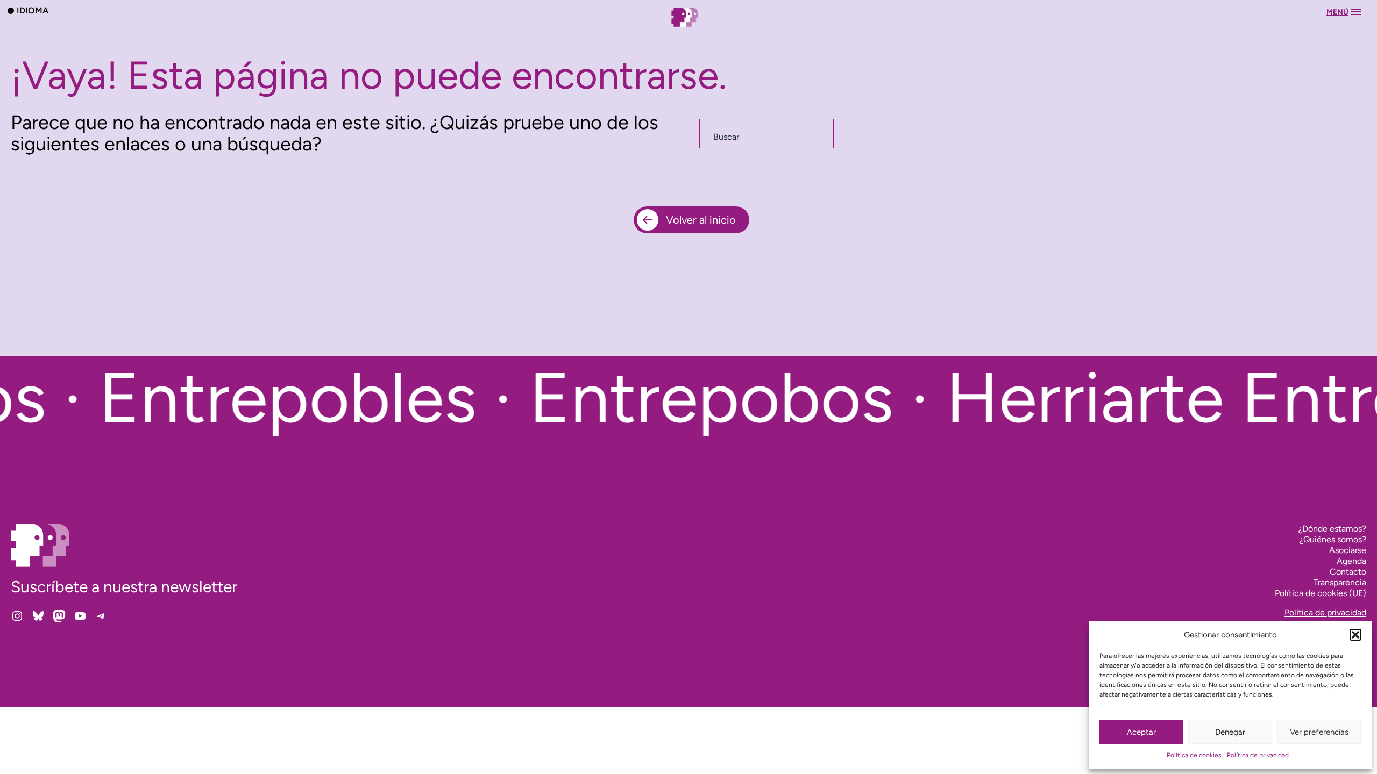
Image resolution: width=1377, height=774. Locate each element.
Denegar (1230, 732)
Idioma (32, 10)
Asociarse (1347, 550)
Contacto (1348, 572)
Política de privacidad (1258, 755)
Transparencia (1340, 582)
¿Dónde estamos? (1332, 529)
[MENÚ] (688, 27)
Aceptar (1141, 732)
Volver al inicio (701, 219)
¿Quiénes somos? (1333, 539)
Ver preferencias (1319, 732)
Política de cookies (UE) (1320, 593)
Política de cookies (1194, 755)
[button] (1355, 634)
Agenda (1351, 561)
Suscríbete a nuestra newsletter (124, 587)
